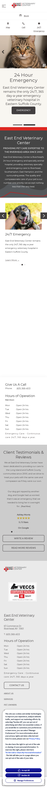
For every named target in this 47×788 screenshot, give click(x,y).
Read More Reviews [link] (23, 548)
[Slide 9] (32, 531)
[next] (43, 52)
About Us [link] (8, 693)
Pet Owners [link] (10, 705)
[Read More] (25, 506)
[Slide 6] (24, 531)
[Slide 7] (27, 531)
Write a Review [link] (23, 538)
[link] (23, 5)
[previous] (3, 52)
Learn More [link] (11, 260)
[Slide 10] (35, 531)
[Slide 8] (30, 531)
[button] (4, 6)
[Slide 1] (18, 125)
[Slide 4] (19, 531)
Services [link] (8, 699)
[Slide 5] (22, 531)
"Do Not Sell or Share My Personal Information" (23, 752)
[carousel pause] (44, 65)
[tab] (10, 400)
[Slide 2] (29, 124)
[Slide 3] (16, 531)
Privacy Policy (34, 738)
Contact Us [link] (16, 685)
